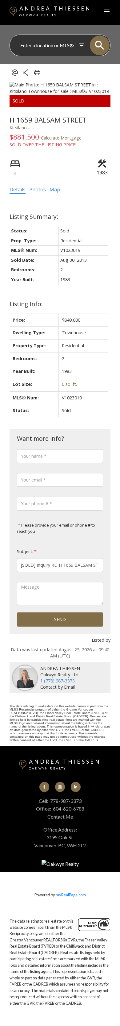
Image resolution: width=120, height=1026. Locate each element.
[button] (44, 787)
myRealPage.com (71, 894)
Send (60, 619)
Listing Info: (26, 304)
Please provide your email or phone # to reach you (56, 528)
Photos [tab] (37, 189)
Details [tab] (18, 189)
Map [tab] (55, 189)
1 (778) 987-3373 (57, 681)
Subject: (25, 551)
